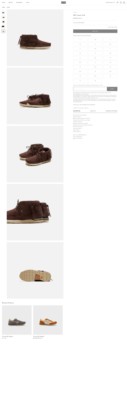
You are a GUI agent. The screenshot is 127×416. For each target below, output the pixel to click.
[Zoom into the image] (35, 38)
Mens (8, 7)
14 (95, 71)
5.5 (110, 44)
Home (3, 7)
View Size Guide (112, 27)
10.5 (80, 62)
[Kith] (63, 3)
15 (80, 76)
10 (110, 58)
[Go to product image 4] (3, 26)
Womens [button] (19, 2)
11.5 (110, 62)
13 (110, 67)
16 (110, 76)
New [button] (3, 2)
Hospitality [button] (110, 2)
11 (95, 62)
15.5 (95, 76)
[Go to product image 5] (3, 31)
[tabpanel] (95, 126)
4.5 (80, 44)
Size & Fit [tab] (93, 111)
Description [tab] (76, 111)
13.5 (80, 71)
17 (80, 80)
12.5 (95, 67)
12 (80, 67)
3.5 (95, 39)
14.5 (110, 71)
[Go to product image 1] (3, 12)
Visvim (75, 12)
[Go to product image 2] (3, 17)
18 (95, 80)
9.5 (95, 58)
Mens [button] (11, 2)
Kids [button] (27, 2)
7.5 (80, 53)
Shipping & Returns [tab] (111, 111)
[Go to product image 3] (3, 22)
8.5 (110, 53)
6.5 (95, 48)
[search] (121, 2)
